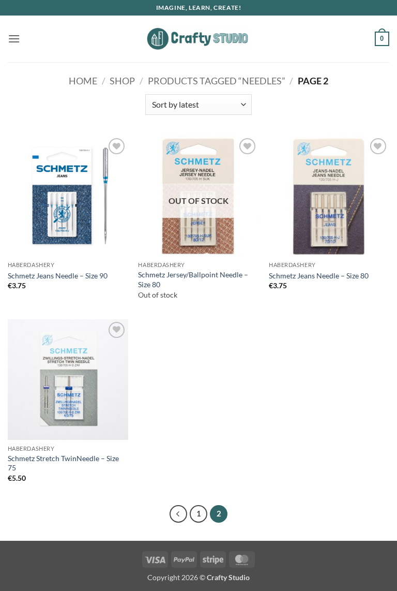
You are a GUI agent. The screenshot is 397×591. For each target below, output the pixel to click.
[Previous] (178, 514)
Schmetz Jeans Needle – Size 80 (319, 275)
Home (83, 80)
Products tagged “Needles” (216, 80)
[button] (14, 38)
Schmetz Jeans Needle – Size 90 (58, 275)
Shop (122, 80)
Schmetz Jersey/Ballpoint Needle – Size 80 (193, 279)
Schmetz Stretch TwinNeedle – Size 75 (63, 463)
